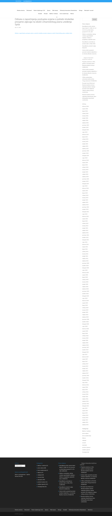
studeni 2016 (85, 378)
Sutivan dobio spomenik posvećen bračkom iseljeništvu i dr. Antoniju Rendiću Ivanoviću (89, 51)
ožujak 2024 (85, 172)
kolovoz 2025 (85, 134)
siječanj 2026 (85, 122)
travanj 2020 (85, 282)
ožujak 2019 (85, 312)
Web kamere (55, 10)
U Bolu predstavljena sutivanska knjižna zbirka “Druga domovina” (88, 79)
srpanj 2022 (85, 218)
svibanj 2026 (85, 113)
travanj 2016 (85, 394)
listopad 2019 (85, 296)
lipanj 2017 (85, 361)
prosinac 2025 (85, 125)
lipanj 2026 (85, 111)
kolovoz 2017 (85, 356)
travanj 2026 (85, 115)
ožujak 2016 (85, 396)
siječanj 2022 (85, 232)
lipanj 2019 (85, 305)
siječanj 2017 (85, 373)
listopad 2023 (85, 183)
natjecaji (84, 440)
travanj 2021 (85, 254)
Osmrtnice (90, 509)
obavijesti (84, 445)
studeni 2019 (85, 293)
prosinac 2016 (85, 375)
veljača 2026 (85, 120)
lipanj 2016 (85, 389)
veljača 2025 (85, 146)
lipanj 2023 (85, 193)
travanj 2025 (85, 141)
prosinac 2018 (85, 319)
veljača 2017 (85, 370)
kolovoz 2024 (85, 160)
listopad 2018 (85, 324)
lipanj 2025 (85, 137)
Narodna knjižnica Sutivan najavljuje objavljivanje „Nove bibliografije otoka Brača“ (89, 96)
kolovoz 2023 (85, 188)
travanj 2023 (85, 197)
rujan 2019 (84, 298)
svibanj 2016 (85, 392)
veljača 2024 (85, 174)
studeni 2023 (85, 181)
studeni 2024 (85, 153)
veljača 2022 (85, 230)
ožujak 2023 (85, 200)
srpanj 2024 (85, 162)
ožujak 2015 (85, 420)
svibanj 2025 (85, 139)
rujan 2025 (84, 132)
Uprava (48, 10)
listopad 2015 (85, 406)
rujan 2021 (84, 242)
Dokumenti (29, 10)
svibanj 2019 (85, 307)
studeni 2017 (85, 349)
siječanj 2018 (85, 345)
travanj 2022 (85, 225)
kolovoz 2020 (85, 272)
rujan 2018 (84, 326)
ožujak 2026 (85, 118)
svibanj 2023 (85, 195)
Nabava (72, 13)
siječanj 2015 (85, 424)
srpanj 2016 (85, 387)
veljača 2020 (85, 286)
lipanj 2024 (85, 165)
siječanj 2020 (85, 289)
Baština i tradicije (54, 13)
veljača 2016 (85, 399)
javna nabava (85, 433)
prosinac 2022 (85, 207)
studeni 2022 (85, 209)
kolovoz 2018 (85, 328)
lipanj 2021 (85, 249)
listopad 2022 (85, 211)
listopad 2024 (85, 155)
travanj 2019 (85, 310)
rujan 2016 (84, 382)
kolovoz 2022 (85, 216)
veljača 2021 (85, 258)
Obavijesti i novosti (88, 10)
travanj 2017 (85, 366)
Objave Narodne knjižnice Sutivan (87, 58)
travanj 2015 (85, 417)
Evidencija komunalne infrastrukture (68, 10)
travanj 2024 (85, 169)
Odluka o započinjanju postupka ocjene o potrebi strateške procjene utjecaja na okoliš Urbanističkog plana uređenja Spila (43, 33)
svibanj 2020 (85, 279)
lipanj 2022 (85, 221)
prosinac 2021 (85, 235)
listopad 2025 (85, 129)
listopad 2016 (85, 380)
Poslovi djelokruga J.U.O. (39, 10)
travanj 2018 (85, 338)
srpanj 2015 (85, 410)
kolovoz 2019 (85, 300)
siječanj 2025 (85, 148)
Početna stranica (21, 10)
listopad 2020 (85, 268)
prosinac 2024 (85, 151)
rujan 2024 (84, 158)
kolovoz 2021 (85, 244)
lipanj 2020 (85, 277)
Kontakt (40, 13)
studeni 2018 (85, 321)
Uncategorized (85, 452)
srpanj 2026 (85, 108)
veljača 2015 (85, 422)
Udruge (80, 10)
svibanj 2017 (85, 363)
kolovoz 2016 (85, 385)
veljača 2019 (85, 314)
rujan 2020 (84, 270)
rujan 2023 (84, 186)
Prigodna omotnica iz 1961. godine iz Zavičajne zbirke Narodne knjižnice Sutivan (88, 63)
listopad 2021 (85, 239)
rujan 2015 (84, 408)
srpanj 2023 (85, 190)
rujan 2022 (84, 214)
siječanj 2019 (85, 317)
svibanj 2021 (85, 251)
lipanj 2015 (85, 413)
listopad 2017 (85, 352)
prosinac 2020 (85, 263)
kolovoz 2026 (85, 106)
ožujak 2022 (85, 228)
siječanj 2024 (85, 176)
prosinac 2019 (85, 291)
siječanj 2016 (85, 401)
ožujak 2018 (85, 340)
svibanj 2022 (85, 223)
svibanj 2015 (85, 415)
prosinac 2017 (85, 347)
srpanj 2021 (85, 246)
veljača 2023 (85, 202)
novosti (84, 442)
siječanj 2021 (85, 261)
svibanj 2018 (85, 335)
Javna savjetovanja (64, 13)
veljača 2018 (85, 342)
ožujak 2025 (85, 144)
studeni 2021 (85, 237)
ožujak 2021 (85, 256)
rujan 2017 (84, 354)
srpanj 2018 (85, 331)
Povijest (46, 13)
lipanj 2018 (85, 333)
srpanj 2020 (85, 275)
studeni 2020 (85, 265)
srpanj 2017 (85, 359)
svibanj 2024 (85, 167)
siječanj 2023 (85, 204)
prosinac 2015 (85, 403)
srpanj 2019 (85, 303)
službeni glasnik (86, 449)
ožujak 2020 (85, 284)
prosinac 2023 (85, 179)
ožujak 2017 (85, 368)
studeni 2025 (85, 127)
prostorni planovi (86, 447)
